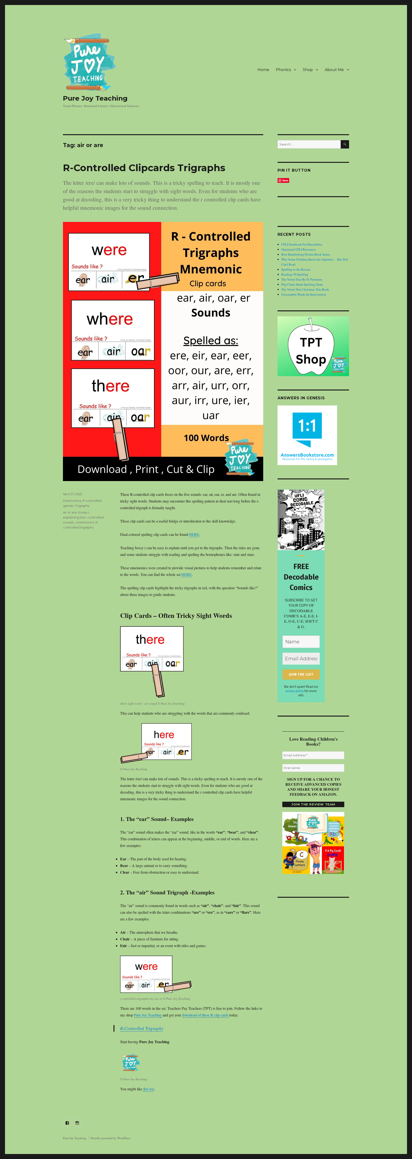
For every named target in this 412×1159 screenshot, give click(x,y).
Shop (308, 69)
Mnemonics (72, 501)
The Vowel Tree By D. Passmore (301, 279)
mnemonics (85, 522)
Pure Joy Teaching (95, 98)
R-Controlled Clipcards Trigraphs (144, 168)
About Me (334, 69)
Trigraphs (82, 506)
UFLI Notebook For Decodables (301, 244)
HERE (194, 534)
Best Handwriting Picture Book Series (305, 254)
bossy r (83, 512)
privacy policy (295, 690)
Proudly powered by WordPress (111, 1138)
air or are (70, 512)
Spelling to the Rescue (295, 269)
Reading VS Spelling (294, 274)
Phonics (283, 69)
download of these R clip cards (205, 1014)
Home (263, 69)
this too (148, 1088)
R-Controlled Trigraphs (141, 1028)
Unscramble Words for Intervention (303, 294)
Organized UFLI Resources (298, 249)
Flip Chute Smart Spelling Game (302, 284)
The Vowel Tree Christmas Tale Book (305, 289)
